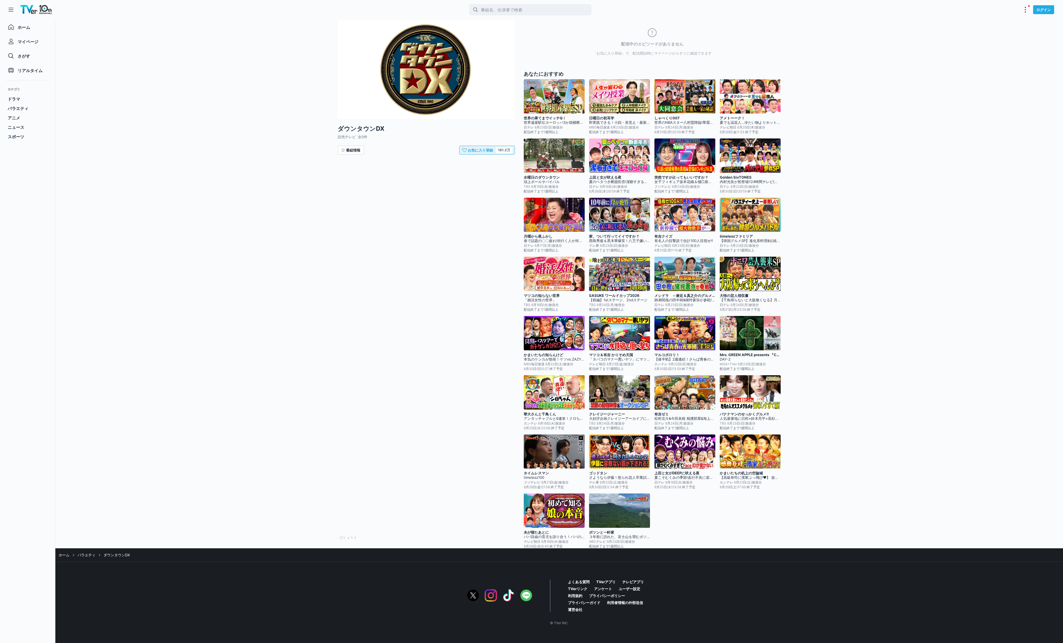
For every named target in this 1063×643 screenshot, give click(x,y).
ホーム (64, 555)
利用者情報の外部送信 (625, 602)
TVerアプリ (606, 582)
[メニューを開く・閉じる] (1025, 9)
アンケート (603, 589)
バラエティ (87, 555)
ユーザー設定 (629, 589)
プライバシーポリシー (607, 595)
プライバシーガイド (584, 602)
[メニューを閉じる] (11, 9)
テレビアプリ (633, 582)
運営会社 (575, 609)
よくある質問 (579, 582)
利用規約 (575, 595)
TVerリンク (577, 589)
